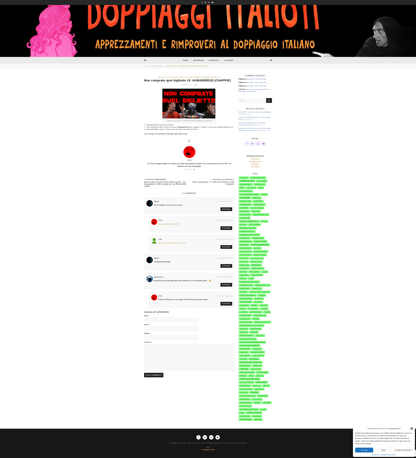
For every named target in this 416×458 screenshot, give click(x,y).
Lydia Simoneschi (245, 318)
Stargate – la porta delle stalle (257, 79)
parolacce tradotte (257, 352)
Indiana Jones (244, 288)
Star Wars (254, 392)
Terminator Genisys (245, 406)
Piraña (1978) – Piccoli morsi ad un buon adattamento (254, 112)
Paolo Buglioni (244, 352)
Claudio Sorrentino (245, 214)
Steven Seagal (244, 399)
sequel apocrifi (261, 382)
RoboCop (243, 375)
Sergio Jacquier (245, 385)
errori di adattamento (260, 245)
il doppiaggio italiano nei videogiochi (249, 281)
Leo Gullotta (243, 312)
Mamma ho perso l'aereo (262, 322)
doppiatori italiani (260, 241)
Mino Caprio (260, 335)
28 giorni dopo (244, 177)
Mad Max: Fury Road (246, 322)
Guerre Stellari (257, 275)
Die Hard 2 (243, 224)
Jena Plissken (259, 298)
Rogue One (260, 375)
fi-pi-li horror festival (245, 254)
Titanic (242, 412)
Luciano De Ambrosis (259, 315)
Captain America (259, 204)
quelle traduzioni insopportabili (250, 362)
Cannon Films (258, 201)
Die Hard (264, 221)
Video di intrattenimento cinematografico (199, 77)
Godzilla (265, 271)
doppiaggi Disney (244, 238)
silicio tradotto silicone (246, 389)
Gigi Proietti (243, 271)
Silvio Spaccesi (259, 389)
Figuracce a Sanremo (260, 254)
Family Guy (257, 248)
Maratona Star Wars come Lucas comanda (251, 325)
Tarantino (257, 402)
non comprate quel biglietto (249, 345)
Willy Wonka (258, 419)
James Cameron (246, 298)
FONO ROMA (244, 258)
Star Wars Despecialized (247, 396)
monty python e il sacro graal (248, 338)
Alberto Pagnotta (262, 181)
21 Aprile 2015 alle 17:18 (224, 258)
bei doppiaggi (245, 197)
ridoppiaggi (244, 369)
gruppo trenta (244, 275)
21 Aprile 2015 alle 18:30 (224, 296)
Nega (383, 450)
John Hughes (258, 302)
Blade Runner (256, 197)
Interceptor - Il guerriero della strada (259, 291)
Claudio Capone (244, 211)
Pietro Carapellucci (258, 355)
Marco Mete (243, 328)
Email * (146, 324)
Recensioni (198, 60)
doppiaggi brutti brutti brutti (247, 231)
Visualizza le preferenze (403, 450)
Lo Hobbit (267, 312)
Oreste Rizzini (257, 348)
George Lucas (244, 265)
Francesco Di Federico (257, 258)
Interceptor (243, 292)
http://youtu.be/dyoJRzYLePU (168, 224)
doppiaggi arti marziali (247, 228)
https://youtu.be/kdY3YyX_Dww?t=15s (172, 243)
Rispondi (226, 209)
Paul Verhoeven (245, 355)
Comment (147, 342)
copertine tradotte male (261, 214)
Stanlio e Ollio (243, 392)
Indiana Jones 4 (257, 288)
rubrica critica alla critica (249, 379)
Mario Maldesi (256, 328)
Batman (264, 194)
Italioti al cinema (157, 66)
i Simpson (262, 295)
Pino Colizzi (243, 358)
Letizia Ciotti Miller (255, 312)
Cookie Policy (375, 455)
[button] (412, 428)
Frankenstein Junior (256, 261)
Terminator (267, 402)
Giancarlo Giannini (257, 268)
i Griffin (251, 278)
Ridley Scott (257, 365)
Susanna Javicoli (257, 399)
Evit (196, 84)
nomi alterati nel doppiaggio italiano (252, 342)
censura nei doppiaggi (257, 207)
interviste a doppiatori (247, 295)
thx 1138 (263, 409)
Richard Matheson (245, 365)
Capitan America (245, 204)
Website (147, 333)
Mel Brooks (254, 332)
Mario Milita (243, 332)
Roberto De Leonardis (247, 372)
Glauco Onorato (254, 271)
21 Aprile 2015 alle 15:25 (224, 220)
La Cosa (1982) (253, 308)
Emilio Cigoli (244, 244)
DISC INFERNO (255, 224)
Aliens (261, 187)
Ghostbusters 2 (244, 268)
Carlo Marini (244, 208)
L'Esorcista (264, 305)
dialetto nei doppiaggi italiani (249, 221)
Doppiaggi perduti (245, 241)
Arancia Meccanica (246, 191)
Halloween (243, 278)
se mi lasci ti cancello (246, 382)
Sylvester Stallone (245, 402)
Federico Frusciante (245, 251)
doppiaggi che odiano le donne (249, 234)
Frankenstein (243, 261)
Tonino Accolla (244, 416)
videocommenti (245, 419)
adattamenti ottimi (247, 181)
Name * (147, 316)
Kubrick (254, 305)
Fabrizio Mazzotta (245, 248)
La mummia (264, 308)
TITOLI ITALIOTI (254, 413)
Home (185, 60)
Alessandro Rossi (245, 184)
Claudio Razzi (256, 211)
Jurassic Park (244, 305)
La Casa (242, 308)
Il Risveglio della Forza (262, 285)
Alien (242, 187)
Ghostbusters (256, 265)
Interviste (214, 60)
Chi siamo (228, 60)
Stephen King (262, 396)
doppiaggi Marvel (258, 238)
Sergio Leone (256, 385)
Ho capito (364, 450)
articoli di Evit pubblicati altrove (249, 194)
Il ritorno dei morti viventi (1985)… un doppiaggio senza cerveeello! (254, 90)
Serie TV (266, 385)
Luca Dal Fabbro (245, 315)
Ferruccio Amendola (261, 251)
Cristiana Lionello (244, 217)
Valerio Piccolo (257, 416)
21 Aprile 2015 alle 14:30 (224, 201)
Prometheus (254, 359)
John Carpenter (245, 302)
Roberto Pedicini (262, 372)
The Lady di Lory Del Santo (249, 409)
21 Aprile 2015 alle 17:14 (224, 239)
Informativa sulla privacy (388, 455)
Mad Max (256, 318)
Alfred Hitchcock (260, 184)
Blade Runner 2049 (245, 201)
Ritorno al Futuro (256, 369)
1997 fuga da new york (258, 177)
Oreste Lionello (245, 349)
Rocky (251, 375)
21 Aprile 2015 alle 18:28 (224, 277)
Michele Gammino (246, 335)
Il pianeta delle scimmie (246, 285)
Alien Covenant (251, 187)
